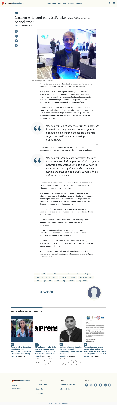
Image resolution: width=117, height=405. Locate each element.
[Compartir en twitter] (16, 36)
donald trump (60, 281)
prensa (38, 281)
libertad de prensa (85, 277)
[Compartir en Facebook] (16, 31)
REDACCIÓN (18, 25)
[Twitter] (91, 385)
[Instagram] (95, 385)
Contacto (39, 389)
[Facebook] (86, 385)
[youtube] (100, 385)
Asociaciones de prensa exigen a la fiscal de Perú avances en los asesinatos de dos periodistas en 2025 (95, 350)
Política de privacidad (68, 385)
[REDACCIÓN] (94, 293)
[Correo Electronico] (105, 385)
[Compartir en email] (16, 45)
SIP (16, 13)
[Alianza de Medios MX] (13, 3)
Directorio (39, 393)
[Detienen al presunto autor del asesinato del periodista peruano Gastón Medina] (71, 329)
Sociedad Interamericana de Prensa (61, 274)
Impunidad (62, 3)
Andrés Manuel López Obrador (46, 277)
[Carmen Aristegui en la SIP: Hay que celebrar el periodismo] (16, 40)
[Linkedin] (109, 385)
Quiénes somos (51, 3)
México (71, 281)
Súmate (79, 3)
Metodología (65, 389)
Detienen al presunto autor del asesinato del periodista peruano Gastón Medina (71, 350)
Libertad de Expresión (68, 277)
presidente (48, 281)
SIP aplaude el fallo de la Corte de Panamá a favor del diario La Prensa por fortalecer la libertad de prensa (45, 351)
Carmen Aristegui (83, 274)
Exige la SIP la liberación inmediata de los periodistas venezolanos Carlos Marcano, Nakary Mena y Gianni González (21, 351)
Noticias (71, 3)
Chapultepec (82, 281)
